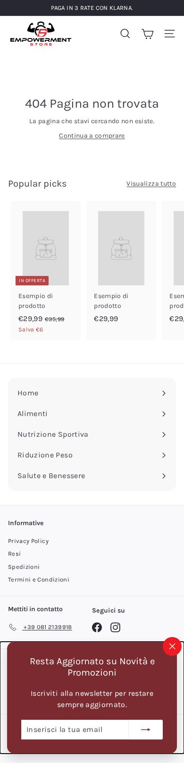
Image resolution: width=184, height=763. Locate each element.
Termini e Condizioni (38, 579)
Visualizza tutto (151, 184)
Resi (14, 553)
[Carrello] (147, 33)
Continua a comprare (92, 136)
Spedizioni (24, 566)
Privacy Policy (28, 540)
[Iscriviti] (146, 729)
